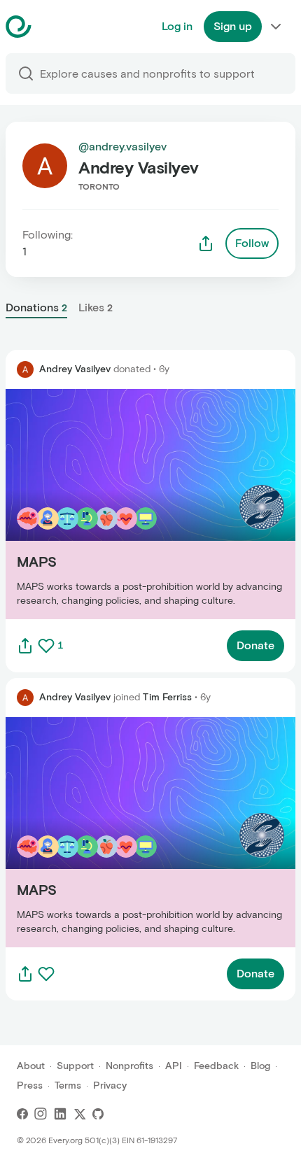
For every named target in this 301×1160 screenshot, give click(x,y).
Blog (260, 1066)
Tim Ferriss (167, 697)
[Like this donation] (46, 646)
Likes (95, 307)
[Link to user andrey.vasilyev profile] (25, 369)
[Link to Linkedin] (60, 1114)
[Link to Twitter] (80, 1114)
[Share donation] (25, 645)
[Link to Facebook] (22, 1114)
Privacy (110, 1085)
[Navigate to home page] (54, 26)
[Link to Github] (98, 1114)
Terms (68, 1085)
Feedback (216, 1066)
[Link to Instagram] (41, 1114)
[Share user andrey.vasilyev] (205, 243)
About (31, 1066)
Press (30, 1085)
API (173, 1066)
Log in (177, 26)
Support (75, 1066)
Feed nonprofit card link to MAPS (92, 503)
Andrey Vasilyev (75, 369)
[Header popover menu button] (275, 26)
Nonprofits (129, 1066)
